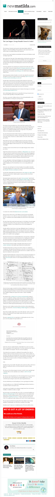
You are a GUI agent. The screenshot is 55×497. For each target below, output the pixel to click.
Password (39, 90)
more (34, 440)
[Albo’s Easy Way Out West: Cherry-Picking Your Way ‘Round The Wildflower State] (19, 460)
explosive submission (7, 245)
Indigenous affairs (13, 11)
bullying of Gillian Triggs (24, 179)
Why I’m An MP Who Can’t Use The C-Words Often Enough (7, 466)
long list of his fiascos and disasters (12, 169)
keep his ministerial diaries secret (10, 90)
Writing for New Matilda (42, 134)
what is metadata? (25, 178)
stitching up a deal (19, 70)
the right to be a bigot (27, 172)
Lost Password (40, 98)
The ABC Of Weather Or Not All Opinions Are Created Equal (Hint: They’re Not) (44, 121)
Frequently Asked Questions (43, 132)
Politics (21, 11)
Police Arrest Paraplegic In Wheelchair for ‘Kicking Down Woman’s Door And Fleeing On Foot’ (45, 110)
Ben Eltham (6, 44)
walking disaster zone (26, 151)
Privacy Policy (40, 137)
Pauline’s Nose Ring (41, 114)
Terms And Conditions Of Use (43, 139)
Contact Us (40, 126)
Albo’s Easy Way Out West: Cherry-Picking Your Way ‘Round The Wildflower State (18, 467)
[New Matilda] (19, 6)
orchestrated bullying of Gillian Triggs (19, 307)
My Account (26, 13)
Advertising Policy (41, 130)
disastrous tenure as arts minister (21, 211)
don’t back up (8, 257)
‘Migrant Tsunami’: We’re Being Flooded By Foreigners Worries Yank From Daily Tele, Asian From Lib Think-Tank (30, 468)
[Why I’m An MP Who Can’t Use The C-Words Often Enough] (8, 460)
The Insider (38, 11)
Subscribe (50, 11)
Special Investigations (29, 11)
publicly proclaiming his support (9, 393)
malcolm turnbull (6, 439)
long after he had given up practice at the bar (25, 68)
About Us (39, 128)
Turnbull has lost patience (13, 396)
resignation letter (10, 317)
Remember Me (41, 94)
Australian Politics (32, 44)
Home (5, 11)
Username (39, 85)
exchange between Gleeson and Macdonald (19, 296)
